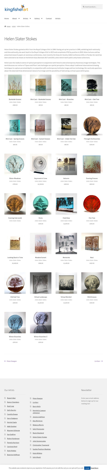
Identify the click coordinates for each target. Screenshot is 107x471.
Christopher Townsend (41, 445)
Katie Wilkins (37, 453)
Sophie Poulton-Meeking (42, 449)
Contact (49, 18)
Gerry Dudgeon (12, 418)
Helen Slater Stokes (40, 437)
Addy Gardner (12, 426)
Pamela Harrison (13, 443)
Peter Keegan (12, 361)
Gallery (37, 18)
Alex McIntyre (37, 421)
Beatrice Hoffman (13, 455)
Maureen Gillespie (13, 430)
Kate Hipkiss (11, 451)
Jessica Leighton (39, 417)
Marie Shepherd (38, 433)
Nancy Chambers (13, 402)
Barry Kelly (37, 406)
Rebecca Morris (38, 425)
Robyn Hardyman (13, 438)
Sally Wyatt (37, 457)
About (14, 18)
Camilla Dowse (12, 414)
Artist (14, 26)
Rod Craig (10, 406)
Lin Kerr (97, 361)
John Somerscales (39, 441)
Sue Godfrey (11, 434)
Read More (94, 468)
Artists (25, 18)
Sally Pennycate (38, 429)
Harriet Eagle (12, 422)
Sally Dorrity (11, 410)
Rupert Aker (11, 398)
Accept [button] (87, 468)
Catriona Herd (12, 446)
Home (6, 18)
